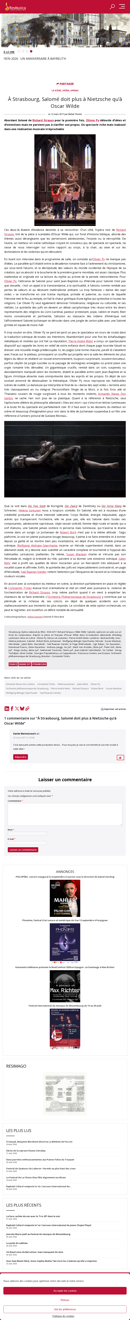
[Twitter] (16, 708)
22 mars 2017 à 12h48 (23, 737)
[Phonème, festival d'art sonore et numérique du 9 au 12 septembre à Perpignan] (65, 943)
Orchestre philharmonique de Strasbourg (27, 688)
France (13, 664)
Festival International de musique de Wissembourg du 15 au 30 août (65, 1005)
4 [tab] (31, 51)
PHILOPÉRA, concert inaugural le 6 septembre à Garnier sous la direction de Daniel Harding (65, 877)
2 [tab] (23, 51)
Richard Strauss (43, 120)
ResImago (16, 1066)
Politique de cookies (63, 1316)
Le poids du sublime (17, 1243)
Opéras (74, 90)
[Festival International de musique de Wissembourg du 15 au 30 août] (65, 1029)
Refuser (65, 1300)
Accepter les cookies (65, 1290)
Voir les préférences (65, 1309)
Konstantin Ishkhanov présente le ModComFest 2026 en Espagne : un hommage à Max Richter (65, 967)
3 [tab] (27, 51)
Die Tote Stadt (37, 506)
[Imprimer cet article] (102, 709)
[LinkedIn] (6, 708)
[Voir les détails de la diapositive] (65, 30)
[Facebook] (11, 708)
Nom (11, 829)
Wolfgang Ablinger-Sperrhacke (37, 545)
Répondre (20, 756)
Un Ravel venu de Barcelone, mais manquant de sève (34, 1252)
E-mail (11, 839)
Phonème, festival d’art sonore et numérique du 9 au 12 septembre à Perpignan (65, 920)
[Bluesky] (22, 708)
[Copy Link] (27, 708)
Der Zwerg (71, 506)
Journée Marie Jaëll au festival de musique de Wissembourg (38, 1234)
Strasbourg (39, 664)
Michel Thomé (75, 114)
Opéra (65, 90)
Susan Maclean (76, 554)
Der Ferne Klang (112, 506)
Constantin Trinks (20, 588)
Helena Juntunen (30, 510)
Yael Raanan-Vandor (34, 572)
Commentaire (15, 801)
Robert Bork (68, 532)
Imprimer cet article (115, 709)
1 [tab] (19, 51)
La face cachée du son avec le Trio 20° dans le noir (33, 1216)
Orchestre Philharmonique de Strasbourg (74, 597)
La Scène (56, 90)
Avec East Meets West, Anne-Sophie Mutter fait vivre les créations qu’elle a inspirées (51, 1260)
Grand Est (25, 664)
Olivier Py (92, 120)
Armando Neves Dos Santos (20, 684)
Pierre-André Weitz (81, 341)
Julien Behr (82, 684)
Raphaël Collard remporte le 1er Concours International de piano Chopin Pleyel (48, 1225)
